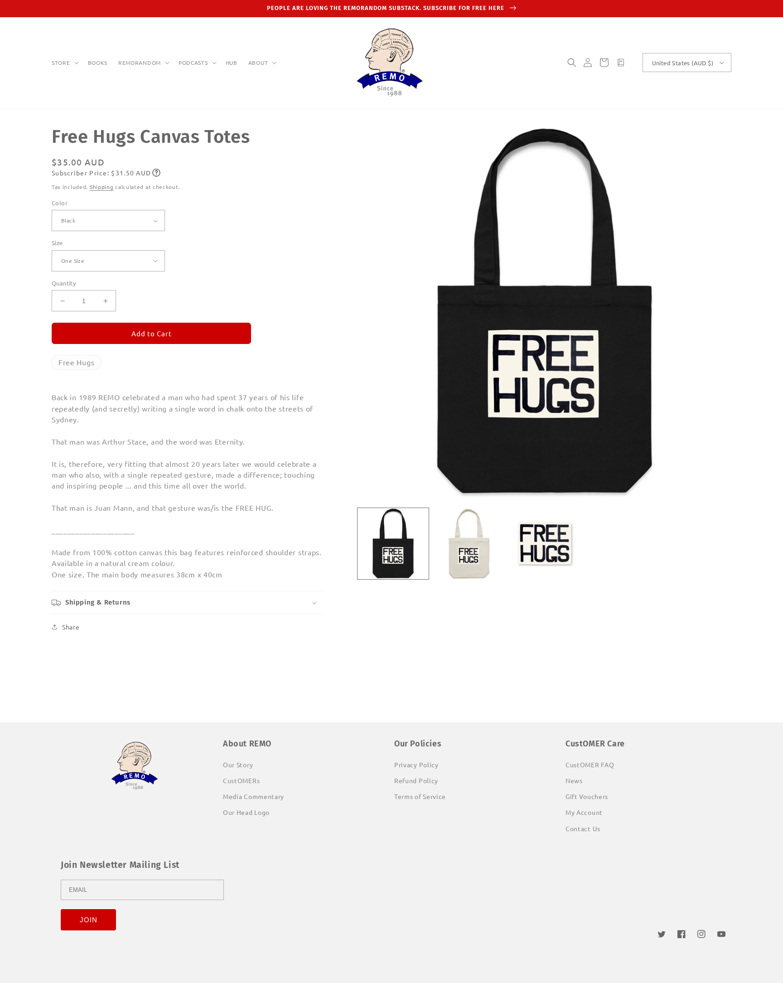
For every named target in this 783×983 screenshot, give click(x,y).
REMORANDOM (139, 62)
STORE (61, 62)
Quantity (64, 283)
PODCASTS (193, 62)
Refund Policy (416, 780)
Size (57, 243)
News (574, 780)
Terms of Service (420, 796)
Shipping (102, 186)
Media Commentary (253, 796)
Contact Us (583, 828)
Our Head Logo (246, 812)
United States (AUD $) (682, 63)
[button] (64, 63)
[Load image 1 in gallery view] (393, 543)
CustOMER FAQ (590, 764)
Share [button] (71, 627)
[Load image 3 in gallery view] (544, 543)
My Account (584, 812)
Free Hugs (76, 362)
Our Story (238, 764)
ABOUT (258, 62)
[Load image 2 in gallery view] (468, 543)
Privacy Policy (416, 764)
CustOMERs (241, 780)
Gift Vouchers (587, 796)
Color (60, 203)
